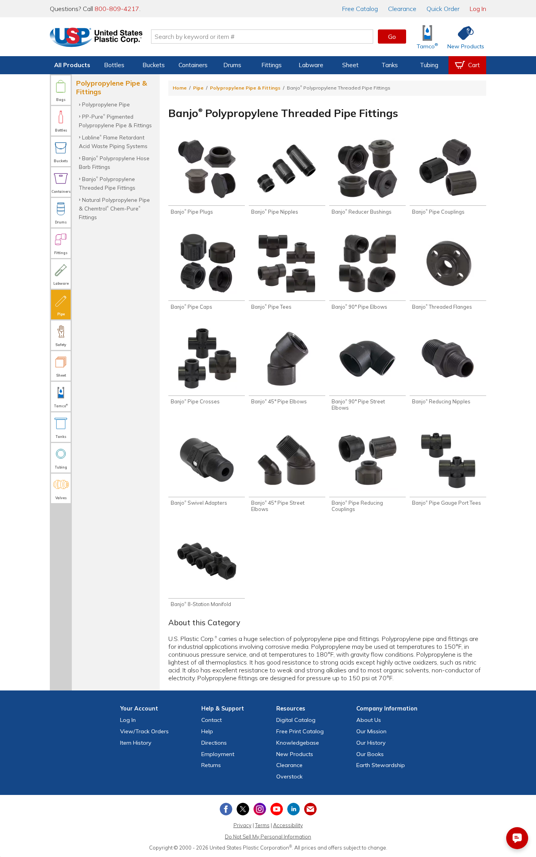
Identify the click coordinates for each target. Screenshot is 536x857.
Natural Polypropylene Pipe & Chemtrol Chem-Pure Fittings (114, 208)
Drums (232, 65)
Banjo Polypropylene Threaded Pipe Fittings (107, 183)
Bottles (114, 65)
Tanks (389, 65)
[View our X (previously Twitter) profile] (243, 809)
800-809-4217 (117, 9)
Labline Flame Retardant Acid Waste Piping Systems (113, 141)
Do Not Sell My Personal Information (268, 836)
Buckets (153, 65)
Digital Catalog (295, 719)
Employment (217, 754)
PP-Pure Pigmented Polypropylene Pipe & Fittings (115, 120)
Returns (211, 765)
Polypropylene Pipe (106, 104)
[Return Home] (96, 38)
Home (180, 88)
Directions (214, 742)
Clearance (402, 9)
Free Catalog (300, 731)
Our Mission (371, 731)
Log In (478, 9)
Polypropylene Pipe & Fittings (245, 88)
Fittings (271, 65)
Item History (135, 742)
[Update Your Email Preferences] (310, 809)
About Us (368, 719)
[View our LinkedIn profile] (293, 809)
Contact (211, 719)
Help (207, 731)
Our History (371, 742)
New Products (294, 754)
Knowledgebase (297, 742)
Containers (193, 65)
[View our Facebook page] (226, 809)
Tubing (429, 65)
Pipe (198, 88)
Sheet (350, 65)
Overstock (289, 776)
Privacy (242, 825)
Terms (262, 825)
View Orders (144, 731)
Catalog (360, 9)
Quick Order (443, 9)
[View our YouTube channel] (276, 809)
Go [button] (392, 36)
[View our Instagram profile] (260, 809)
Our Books (370, 754)
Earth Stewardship (380, 765)
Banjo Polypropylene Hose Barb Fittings (114, 162)
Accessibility (288, 825)
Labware (311, 65)
